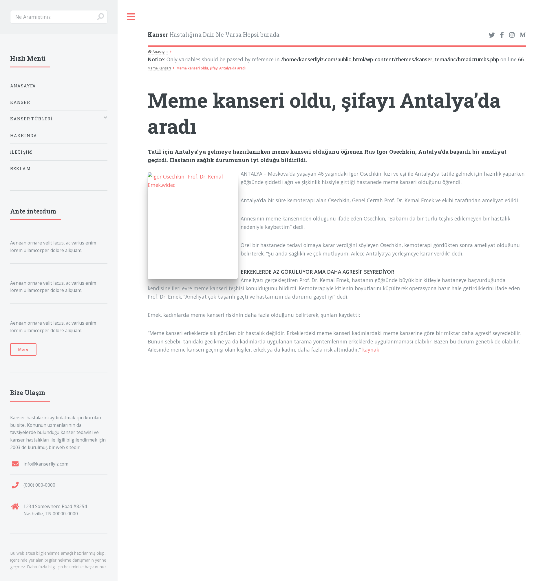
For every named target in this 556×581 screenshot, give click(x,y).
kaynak (370, 349)
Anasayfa (160, 51)
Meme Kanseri (159, 68)
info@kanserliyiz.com (45, 464)
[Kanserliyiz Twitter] (492, 35)
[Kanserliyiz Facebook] (502, 35)
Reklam (20, 168)
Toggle (131, 17)
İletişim (21, 152)
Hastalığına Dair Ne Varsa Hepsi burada (213, 34)
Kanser (20, 102)
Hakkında (23, 135)
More (23, 349)
